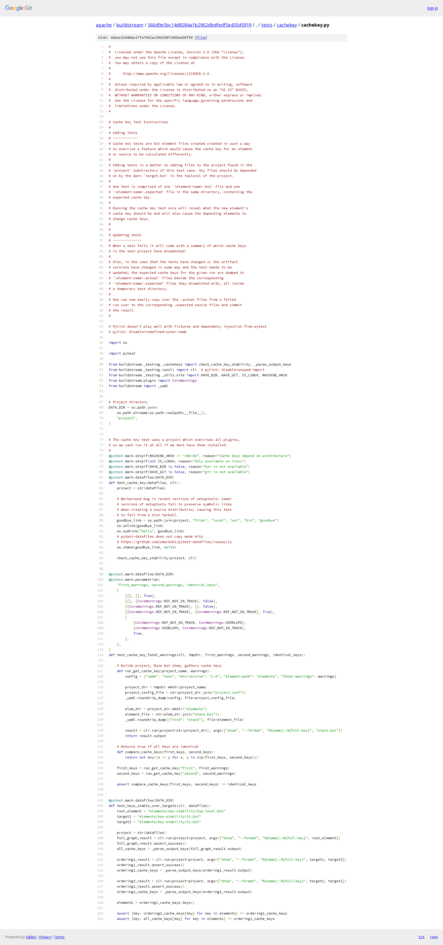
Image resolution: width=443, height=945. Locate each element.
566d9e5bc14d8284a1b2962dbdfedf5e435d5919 (199, 25)
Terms (59, 936)
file (201, 37)
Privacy (45, 936)
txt (421, 936)
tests (267, 25)
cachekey (287, 25)
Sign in (432, 8)
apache (104, 25)
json (434, 936)
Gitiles (31, 936)
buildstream (129, 25)
